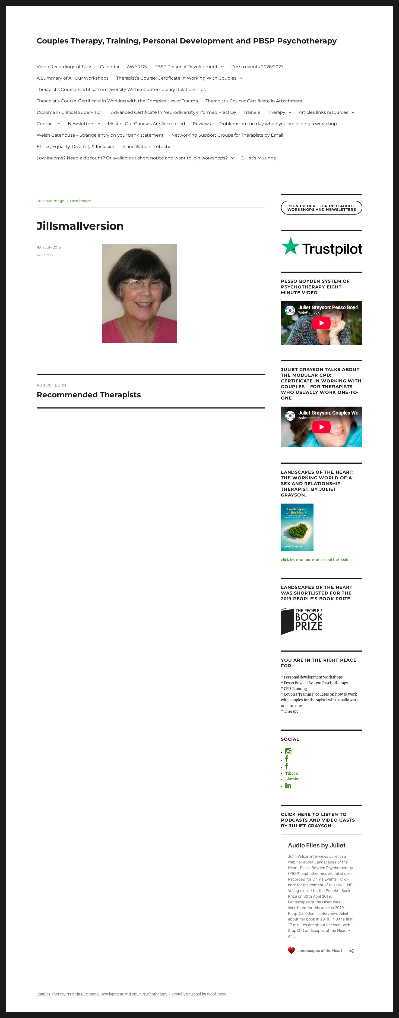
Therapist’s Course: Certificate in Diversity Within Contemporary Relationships (121, 89)
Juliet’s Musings (258, 158)
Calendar (109, 66)
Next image (80, 201)
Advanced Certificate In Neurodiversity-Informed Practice (173, 112)
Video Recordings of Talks (64, 66)
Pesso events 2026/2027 (257, 66)
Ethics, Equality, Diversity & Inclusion (76, 146)
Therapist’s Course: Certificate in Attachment (254, 100)
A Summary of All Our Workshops (73, 78)
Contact (45, 123)
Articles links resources (323, 112)
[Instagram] (288, 752)
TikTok (291, 773)
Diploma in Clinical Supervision (70, 112)
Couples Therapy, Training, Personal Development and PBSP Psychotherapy (187, 40)
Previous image (50, 201)
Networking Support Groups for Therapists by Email (227, 135)
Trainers (251, 112)
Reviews (202, 123)
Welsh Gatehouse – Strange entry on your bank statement (100, 135)
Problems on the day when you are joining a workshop (277, 123)
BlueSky (292, 779)
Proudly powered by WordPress (199, 994)
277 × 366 (45, 255)
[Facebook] (286, 760)
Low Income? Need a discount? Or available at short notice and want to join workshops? (132, 158)
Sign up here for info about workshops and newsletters (321, 208)
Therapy (276, 112)
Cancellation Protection (149, 146)
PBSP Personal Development (186, 66)
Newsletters (81, 123)
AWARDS (137, 66)
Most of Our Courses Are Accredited (146, 123)
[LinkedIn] (288, 786)
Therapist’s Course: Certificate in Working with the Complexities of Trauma (117, 100)
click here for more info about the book (314, 559)
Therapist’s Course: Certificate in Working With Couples (176, 78)
